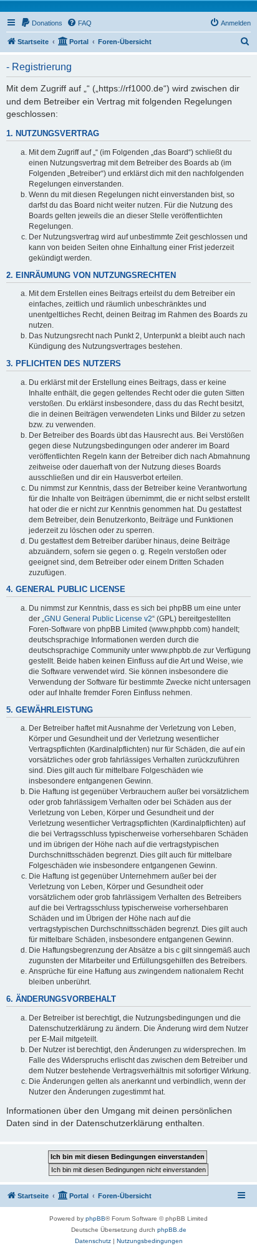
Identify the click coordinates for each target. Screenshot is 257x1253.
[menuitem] (41, 23)
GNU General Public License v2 (98, 618)
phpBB (95, 1218)
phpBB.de (172, 1229)
